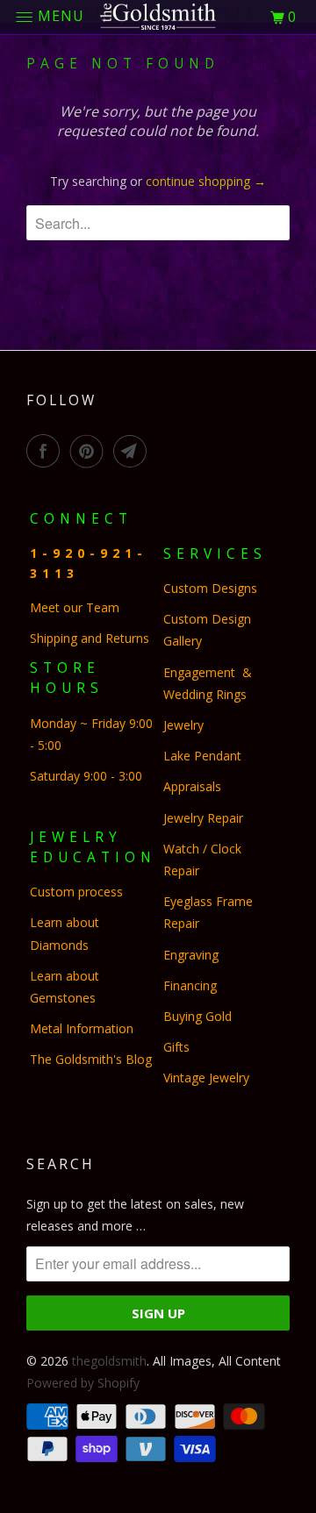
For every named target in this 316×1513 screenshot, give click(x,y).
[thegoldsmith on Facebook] (46, 450)
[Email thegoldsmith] (133, 450)
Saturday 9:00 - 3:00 (86, 775)
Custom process (76, 891)
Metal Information (81, 1028)
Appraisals (192, 786)
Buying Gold (197, 1016)
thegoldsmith (109, 1360)
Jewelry (183, 725)
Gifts (176, 1046)
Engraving (191, 954)
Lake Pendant (202, 755)
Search (60, 1164)
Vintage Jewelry (206, 1077)
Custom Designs (213, 588)
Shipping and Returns (89, 638)
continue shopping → (206, 181)
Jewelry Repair (203, 818)
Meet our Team (74, 607)
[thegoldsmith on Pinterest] (90, 450)
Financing (191, 985)
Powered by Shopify (83, 1382)
